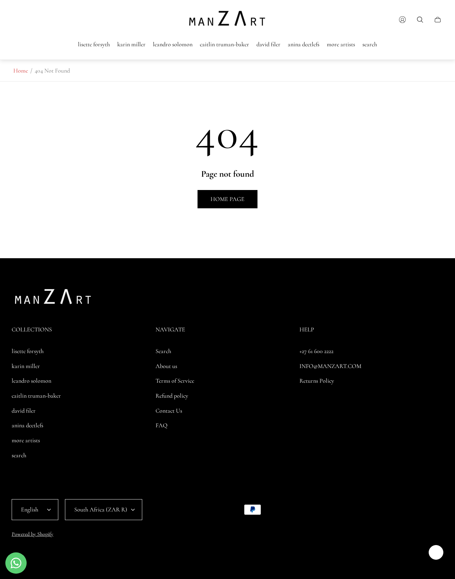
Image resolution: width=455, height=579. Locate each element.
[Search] (420, 19)
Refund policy (172, 395)
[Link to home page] (53, 298)
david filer (24, 410)
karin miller (26, 366)
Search (163, 351)
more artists (26, 440)
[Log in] (402, 19)
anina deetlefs (27, 425)
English (29, 509)
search (19, 455)
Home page (227, 199)
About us (166, 366)
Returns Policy (316, 380)
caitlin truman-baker (36, 395)
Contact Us (169, 410)
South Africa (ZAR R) (100, 509)
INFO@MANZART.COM (330, 366)
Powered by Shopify (32, 534)
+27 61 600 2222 (316, 351)
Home (20, 70)
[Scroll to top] (436, 552)
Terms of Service (175, 380)
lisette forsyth (28, 351)
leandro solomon (31, 380)
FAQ (162, 425)
